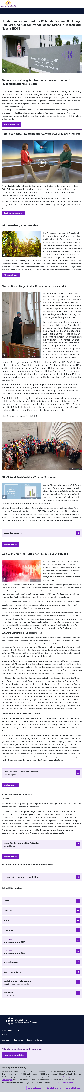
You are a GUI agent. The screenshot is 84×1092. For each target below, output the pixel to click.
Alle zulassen (34, 1088)
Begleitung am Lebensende (17, 981)
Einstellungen (54, 1088)
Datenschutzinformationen (64, 1082)
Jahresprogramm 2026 (14, 953)
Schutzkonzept (11, 962)
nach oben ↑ (10, 544)
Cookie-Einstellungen (35, 1040)
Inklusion (8, 992)
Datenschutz (18, 1040)
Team (6, 900)
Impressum (6, 1040)
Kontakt (8, 910)
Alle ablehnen (73, 1088)
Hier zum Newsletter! (14, 1055)
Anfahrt (7, 920)
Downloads (9, 930)
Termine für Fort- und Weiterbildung (22, 877)
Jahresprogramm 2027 (14, 942)
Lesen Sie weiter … (13, 533)
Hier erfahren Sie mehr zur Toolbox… (22, 771)
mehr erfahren (11, 124)
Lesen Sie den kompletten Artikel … (21, 843)
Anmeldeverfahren (10, 1030)
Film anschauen (11, 275)
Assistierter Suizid (12, 972)
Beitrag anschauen (13, 213)
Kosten (5, 1034)
